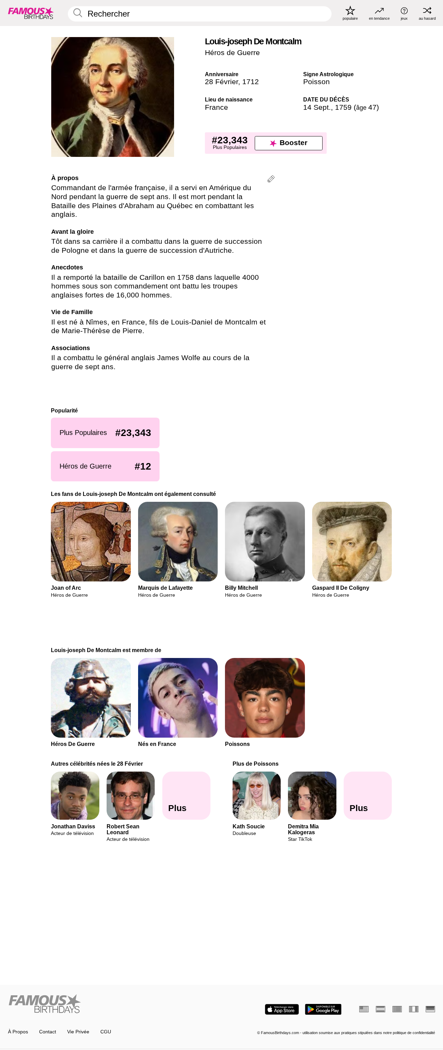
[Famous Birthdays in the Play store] (323, 1009)
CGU (105, 1031)
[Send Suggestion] (271, 180)
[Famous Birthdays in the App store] (282, 1009)
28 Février (221, 82)
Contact (47, 1031)
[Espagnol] (380, 1009)
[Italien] (413, 1009)
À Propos (18, 1031)
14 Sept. (317, 107)
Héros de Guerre (232, 52)
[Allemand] (430, 1009)
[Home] (113, 1004)
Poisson (316, 82)
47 (366, 107)
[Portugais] (397, 1009)
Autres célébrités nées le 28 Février (97, 763)
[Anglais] (364, 1009)
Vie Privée (78, 1031)
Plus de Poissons (256, 763)
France (216, 107)
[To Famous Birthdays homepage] (31, 12)
